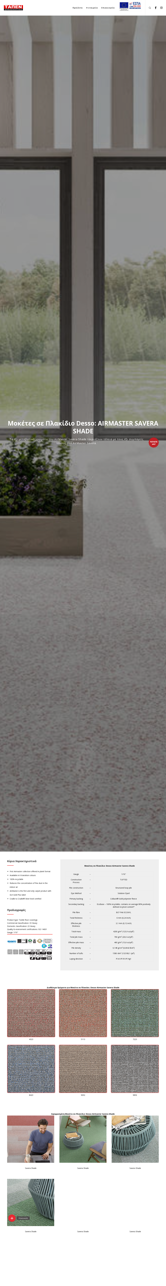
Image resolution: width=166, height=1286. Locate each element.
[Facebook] (154, 8)
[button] (12, 1218)
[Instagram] (160, 8)
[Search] (148, 8)
